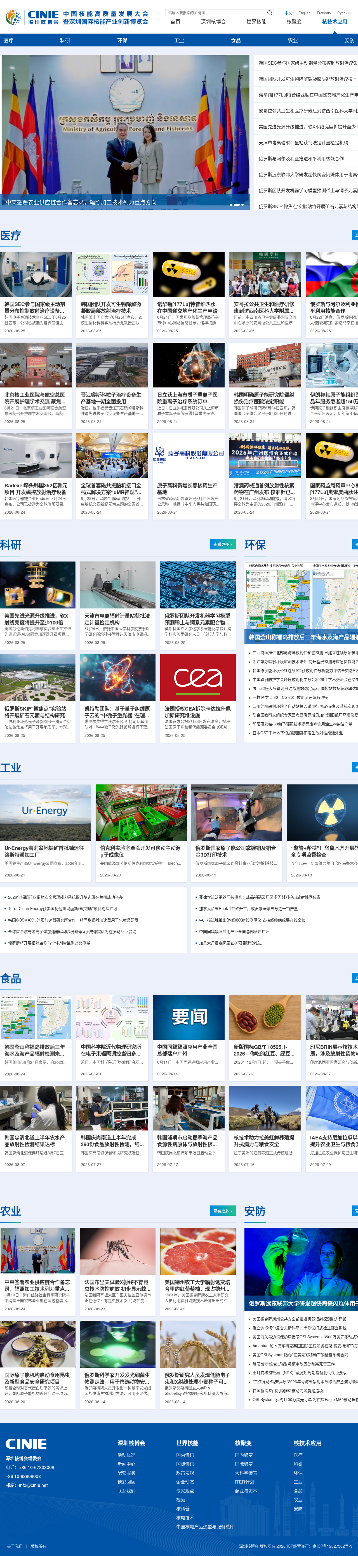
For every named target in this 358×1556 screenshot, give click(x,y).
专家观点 (185, 1491)
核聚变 (294, 22)
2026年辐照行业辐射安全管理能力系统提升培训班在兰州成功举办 (65, 897)
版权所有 (38, 1547)
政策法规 (185, 1473)
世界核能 (256, 22)
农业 (293, 41)
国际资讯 (185, 1464)
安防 (350, 41)
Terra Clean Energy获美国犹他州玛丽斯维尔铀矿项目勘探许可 (62, 909)
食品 (236, 41)
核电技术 (185, 1518)
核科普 (183, 1509)
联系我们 (126, 1491)
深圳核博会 (213, 22)
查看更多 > (222, 545)
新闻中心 (126, 1464)
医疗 (8, 41)
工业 (179, 41)
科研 (65, 41)
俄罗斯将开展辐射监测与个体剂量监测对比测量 (49, 943)
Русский (344, 13)
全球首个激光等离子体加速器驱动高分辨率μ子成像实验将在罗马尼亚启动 (72, 932)
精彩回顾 (126, 1482)
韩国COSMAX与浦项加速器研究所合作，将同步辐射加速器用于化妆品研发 (73, 920)
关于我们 (15, 1547)
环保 (122, 41)
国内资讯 (185, 1455)
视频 (180, 1500)
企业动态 (185, 1482)
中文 (288, 13)
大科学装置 (246, 1473)
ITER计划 (244, 1482)
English (304, 13)
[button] (231, 205)
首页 (175, 22)
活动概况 (126, 1455)
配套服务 (126, 1473)
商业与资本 (246, 1491)
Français (324, 13)
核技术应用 (334, 22)
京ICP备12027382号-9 (332, 1547)
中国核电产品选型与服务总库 (205, 1527)
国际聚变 (244, 1464)
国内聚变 (244, 1455)
